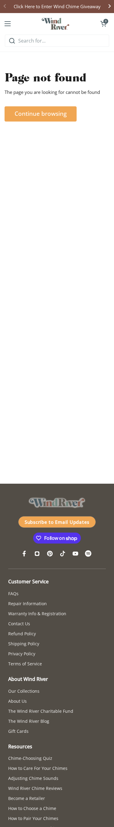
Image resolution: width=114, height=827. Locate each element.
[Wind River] (55, 24)
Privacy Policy (21, 654)
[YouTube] (75, 553)
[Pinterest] (50, 553)
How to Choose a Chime (32, 808)
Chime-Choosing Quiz (30, 758)
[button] (103, 24)
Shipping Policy (23, 644)
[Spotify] (88, 553)
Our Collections (24, 691)
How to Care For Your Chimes (37, 768)
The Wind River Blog (28, 721)
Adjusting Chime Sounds (33, 778)
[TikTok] (62, 553)
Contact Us (19, 623)
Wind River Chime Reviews (35, 788)
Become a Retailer (26, 798)
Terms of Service (25, 664)
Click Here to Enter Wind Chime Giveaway (57, 6)
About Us (17, 701)
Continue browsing (41, 114)
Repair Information (27, 603)
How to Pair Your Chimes (33, 818)
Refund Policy (22, 634)
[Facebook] (24, 553)
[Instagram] (37, 553)
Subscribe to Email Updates (57, 522)
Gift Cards (18, 731)
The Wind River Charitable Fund (40, 711)
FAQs (13, 593)
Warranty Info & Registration (37, 613)
